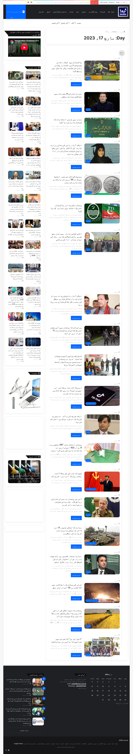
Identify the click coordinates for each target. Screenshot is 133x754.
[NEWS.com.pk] (123, 12)
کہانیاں (27, 743)
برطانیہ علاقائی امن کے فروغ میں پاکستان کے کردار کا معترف (16, 253)
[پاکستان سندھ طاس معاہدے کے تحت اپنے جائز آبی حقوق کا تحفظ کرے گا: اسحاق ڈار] (33, 198)
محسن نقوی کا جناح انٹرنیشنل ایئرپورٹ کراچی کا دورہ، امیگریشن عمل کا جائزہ (33, 137)
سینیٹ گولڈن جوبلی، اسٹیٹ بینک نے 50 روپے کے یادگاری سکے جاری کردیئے (67, 179)
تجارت (71, 12)
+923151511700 (81, 686)
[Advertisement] (82, 271)
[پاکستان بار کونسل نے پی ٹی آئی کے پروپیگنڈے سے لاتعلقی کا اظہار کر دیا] (38, 701)
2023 (114, 32)
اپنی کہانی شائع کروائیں (66, 747)
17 (102, 691)
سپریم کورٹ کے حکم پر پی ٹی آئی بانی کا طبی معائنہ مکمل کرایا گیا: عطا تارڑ (18, 711)
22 (115, 695)
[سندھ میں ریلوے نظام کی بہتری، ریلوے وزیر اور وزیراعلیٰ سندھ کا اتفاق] (33, 268)
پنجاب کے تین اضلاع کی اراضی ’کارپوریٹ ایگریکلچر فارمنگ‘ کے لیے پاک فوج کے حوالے (66, 613)
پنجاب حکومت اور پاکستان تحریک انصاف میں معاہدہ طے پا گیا (66, 208)
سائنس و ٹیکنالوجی (59, 12)
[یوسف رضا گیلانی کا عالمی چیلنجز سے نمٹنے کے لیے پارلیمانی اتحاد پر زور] (33, 316)
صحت (77, 12)
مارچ (109, 32)
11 (97, 686)
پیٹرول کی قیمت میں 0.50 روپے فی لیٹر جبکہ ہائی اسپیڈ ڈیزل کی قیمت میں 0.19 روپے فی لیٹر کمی (15, 302)
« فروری (125, 703)
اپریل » (119, 703)
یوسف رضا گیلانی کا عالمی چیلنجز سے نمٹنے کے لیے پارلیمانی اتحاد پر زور (34, 327)
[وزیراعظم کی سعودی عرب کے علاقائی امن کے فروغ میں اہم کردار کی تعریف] (33, 291)
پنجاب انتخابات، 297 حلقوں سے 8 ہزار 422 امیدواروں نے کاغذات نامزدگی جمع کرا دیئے (66, 447)
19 (92, 691)
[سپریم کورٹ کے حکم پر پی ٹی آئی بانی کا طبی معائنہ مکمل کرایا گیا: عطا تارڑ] (38, 711)
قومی (103, 12)
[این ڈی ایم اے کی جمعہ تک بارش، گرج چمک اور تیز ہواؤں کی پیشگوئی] (15, 75)
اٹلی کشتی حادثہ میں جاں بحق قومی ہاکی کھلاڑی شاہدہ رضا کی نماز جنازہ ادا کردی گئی (66, 237)
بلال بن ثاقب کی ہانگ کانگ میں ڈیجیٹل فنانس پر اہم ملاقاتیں (15, 160)
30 (109, 700)
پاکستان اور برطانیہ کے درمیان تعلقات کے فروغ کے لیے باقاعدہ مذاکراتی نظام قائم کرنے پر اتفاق (16, 327)
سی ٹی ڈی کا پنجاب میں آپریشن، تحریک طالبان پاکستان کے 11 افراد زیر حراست (66, 330)
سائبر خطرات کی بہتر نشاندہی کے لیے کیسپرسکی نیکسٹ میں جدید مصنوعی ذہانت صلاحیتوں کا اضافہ (33, 352)
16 (109, 691)
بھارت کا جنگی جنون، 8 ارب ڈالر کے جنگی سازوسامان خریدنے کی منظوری (68, 530)
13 (125, 691)
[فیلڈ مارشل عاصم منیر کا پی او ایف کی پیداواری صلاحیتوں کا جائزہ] (33, 175)
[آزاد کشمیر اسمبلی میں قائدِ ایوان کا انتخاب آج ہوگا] (15, 268)
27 (125, 700)
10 (103, 686)
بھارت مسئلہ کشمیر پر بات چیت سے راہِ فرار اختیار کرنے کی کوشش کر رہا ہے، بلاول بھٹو (66, 559)
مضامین (41, 12)
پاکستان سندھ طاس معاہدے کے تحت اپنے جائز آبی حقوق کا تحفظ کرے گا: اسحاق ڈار (34, 209)
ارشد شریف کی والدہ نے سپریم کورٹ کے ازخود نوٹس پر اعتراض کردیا (66, 419)
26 (92, 695)
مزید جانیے (82, 688)
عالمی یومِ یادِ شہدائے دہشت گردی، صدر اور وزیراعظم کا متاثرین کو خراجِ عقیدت (19, 721)
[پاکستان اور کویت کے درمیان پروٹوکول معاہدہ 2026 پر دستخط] (33, 244)
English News (18, 743)
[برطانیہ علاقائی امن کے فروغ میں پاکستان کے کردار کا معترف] (15, 244)
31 (103, 700)
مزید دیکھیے (24, 730)
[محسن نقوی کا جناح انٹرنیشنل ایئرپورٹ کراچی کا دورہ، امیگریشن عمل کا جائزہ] (33, 126)
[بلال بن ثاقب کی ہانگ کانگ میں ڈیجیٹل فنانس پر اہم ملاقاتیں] (15, 152)
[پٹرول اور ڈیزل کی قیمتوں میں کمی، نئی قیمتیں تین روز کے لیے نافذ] (15, 101)
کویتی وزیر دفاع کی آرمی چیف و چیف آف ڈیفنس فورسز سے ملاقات (15, 232)
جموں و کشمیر (92, 743)
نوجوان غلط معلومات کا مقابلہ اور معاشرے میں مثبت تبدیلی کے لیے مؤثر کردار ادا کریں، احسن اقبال (33, 86)
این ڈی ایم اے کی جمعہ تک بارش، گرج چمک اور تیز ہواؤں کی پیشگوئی (15, 84)
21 (120, 695)
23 (109, 695)
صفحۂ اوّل (111, 12)
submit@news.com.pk (78, 684)
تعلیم (84, 12)
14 (120, 691)
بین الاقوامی (93, 12)
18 (97, 691)
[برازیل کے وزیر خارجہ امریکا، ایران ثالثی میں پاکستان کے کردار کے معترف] (38, 691)
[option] (24, 471)
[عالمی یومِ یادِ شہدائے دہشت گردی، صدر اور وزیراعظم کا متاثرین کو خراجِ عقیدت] (38, 721)
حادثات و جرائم (75, 743)
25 (97, 695)
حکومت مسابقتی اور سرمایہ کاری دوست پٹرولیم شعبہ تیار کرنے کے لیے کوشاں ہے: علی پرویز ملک (33, 111)
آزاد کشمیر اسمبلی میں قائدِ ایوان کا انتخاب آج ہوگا (16, 276)
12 (92, 686)
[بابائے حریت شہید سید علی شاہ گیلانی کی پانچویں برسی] (33, 223)
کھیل (48, 12)
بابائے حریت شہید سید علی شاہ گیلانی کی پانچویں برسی (33, 232)
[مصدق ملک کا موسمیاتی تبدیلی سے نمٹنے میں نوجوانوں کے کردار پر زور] (15, 175)
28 (120, 700)
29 (115, 700)
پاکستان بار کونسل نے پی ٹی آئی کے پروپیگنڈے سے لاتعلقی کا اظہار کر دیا (19, 701)
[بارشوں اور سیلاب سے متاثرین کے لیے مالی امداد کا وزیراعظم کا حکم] (38, 682)
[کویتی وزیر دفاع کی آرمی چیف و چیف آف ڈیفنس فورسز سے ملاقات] (15, 223)
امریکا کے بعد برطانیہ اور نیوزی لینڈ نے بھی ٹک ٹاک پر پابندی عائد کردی (67, 390)
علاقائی (83, 743)
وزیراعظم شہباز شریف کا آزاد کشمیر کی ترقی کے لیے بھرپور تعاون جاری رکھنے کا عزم (16, 209)
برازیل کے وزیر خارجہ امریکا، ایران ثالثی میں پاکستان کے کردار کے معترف (18, 691)
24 (103, 695)
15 (115, 691)
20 (125, 695)
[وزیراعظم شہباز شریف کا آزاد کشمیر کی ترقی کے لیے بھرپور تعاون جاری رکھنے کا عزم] (15, 198)
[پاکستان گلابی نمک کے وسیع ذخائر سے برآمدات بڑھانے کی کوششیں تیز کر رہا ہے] (33, 152)
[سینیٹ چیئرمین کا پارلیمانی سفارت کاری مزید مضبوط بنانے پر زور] (15, 126)
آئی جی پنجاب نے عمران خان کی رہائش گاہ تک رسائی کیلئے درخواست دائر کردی (66, 502)
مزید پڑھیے (76, 84)
